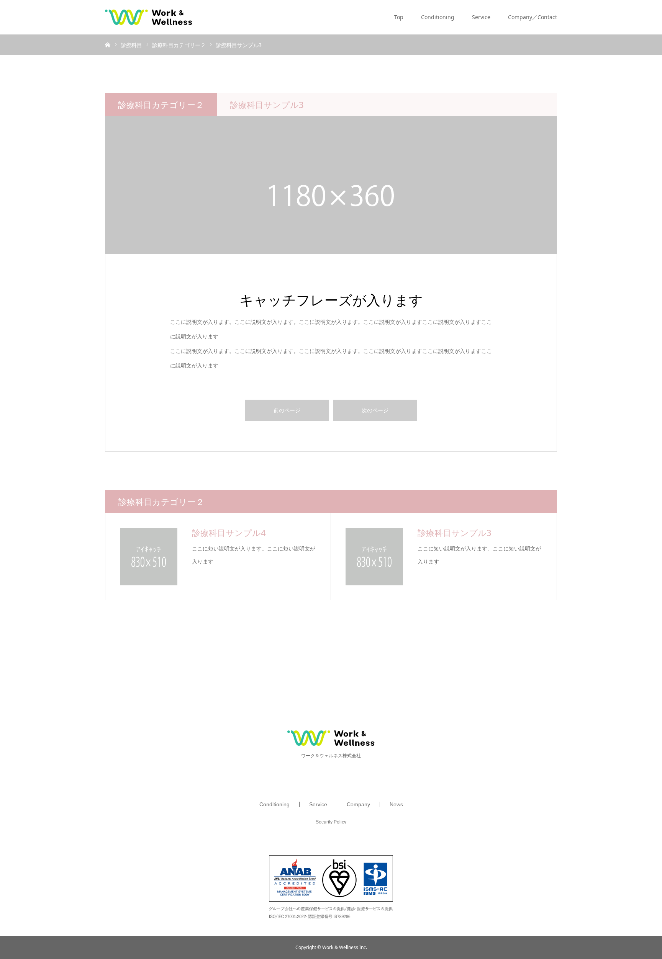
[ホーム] (107, 44)
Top (398, 17)
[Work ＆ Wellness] (148, 17)
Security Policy (331, 822)
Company (358, 804)
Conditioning (437, 17)
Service (481, 17)
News (396, 804)
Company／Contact (532, 17)
